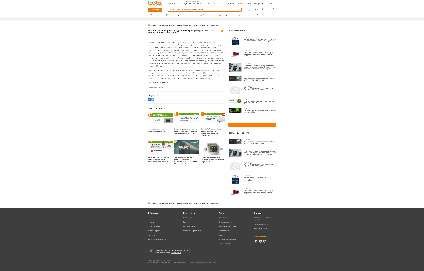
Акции (194, 15)
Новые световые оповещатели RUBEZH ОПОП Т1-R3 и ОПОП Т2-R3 (259, 79)
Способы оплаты (189, 226)
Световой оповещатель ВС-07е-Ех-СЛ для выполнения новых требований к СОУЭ (258, 54)
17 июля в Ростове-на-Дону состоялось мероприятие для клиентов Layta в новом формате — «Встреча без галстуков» (260, 67)
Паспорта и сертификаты (177, 15)
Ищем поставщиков (261, 224)
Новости (151, 222)
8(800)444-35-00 (191, 3)
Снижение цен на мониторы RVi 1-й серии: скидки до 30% (260, 111)
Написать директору (261, 228)
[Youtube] (265, 241)
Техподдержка (227, 15)
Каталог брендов (157, 15)
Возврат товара (224, 244)
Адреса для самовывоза (157, 239)
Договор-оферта (154, 231)
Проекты (241, 4)
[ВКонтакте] (256, 241)
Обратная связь (154, 226)
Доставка (260, 15)
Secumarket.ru (176, 253)
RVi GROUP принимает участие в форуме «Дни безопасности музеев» (259, 88)
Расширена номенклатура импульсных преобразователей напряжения (212, 160)
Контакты (271, 4)
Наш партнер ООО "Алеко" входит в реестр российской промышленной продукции (260, 40)
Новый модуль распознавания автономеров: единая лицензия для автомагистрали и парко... (186, 131)
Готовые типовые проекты (228, 226)
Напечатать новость (157, 87)
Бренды (186, 222)
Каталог (156, 9)
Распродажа (188, 218)
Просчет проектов (209, 15)
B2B (248, 4)
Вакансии (273, 15)
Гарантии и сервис (244, 15)
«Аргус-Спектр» (202, 70)
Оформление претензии (227, 239)
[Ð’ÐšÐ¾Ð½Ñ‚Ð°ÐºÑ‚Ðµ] (149, 99)
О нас (150, 218)
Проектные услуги (225, 222)
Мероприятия (259, 4)
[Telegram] (152, 99)
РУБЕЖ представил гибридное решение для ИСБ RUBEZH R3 (259, 102)
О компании (230, 4)
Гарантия (222, 235)
